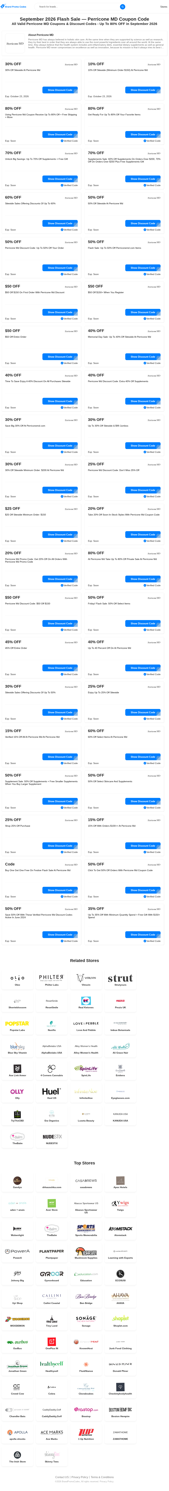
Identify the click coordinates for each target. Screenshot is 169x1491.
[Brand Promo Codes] (13, 6)
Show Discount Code (60, 90)
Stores (163, 6)
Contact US (62, 1477)
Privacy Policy (79, 1477)
